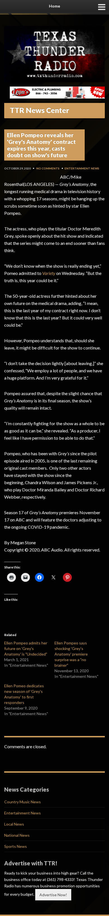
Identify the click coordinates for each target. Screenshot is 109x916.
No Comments (48, 168)
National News (17, 835)
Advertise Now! (53, 894)
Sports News (15, 846)
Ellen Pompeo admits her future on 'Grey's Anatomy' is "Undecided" (25, 648)
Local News (14, 824)
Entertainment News (82, 168)
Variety (48, 273)
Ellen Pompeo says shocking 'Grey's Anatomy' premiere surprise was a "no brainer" (71, 654)
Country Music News (22, 801)
